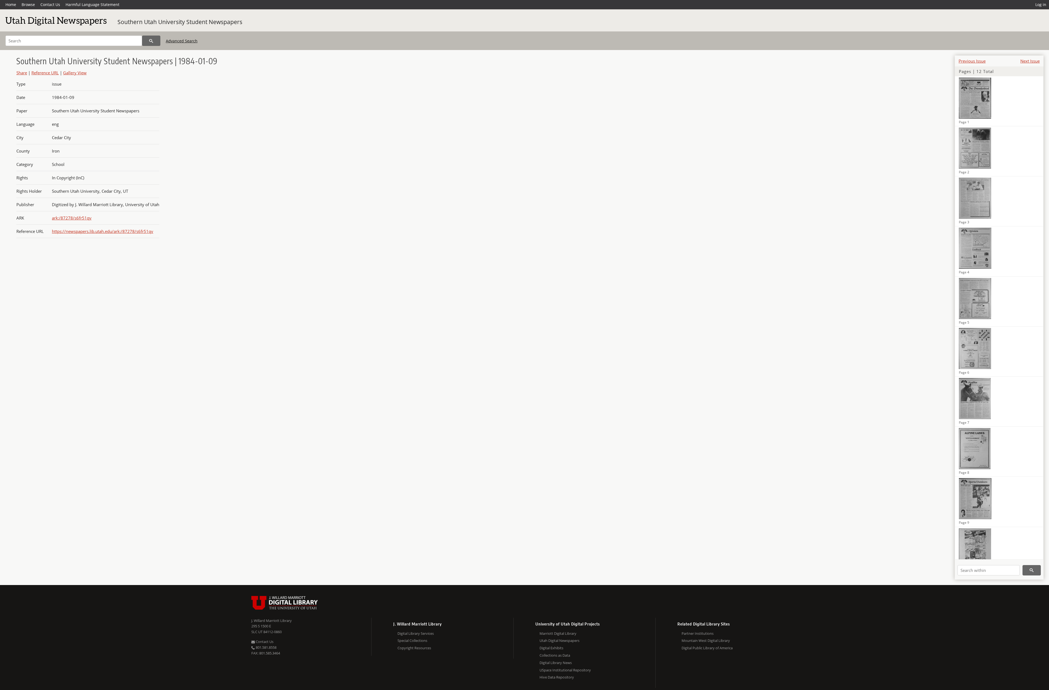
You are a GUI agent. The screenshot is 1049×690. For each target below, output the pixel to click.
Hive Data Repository (557, 677)
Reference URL (45, 72)
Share (21, 72)
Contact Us (50, 4)
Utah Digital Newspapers (559, 640)
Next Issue (1030, 61)
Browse (28, 4)
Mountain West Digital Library (706, 640)
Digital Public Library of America (707, 647)
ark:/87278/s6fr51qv (72, 218)
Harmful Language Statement (92, 4)
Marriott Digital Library (558, 633)
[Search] (151, 41)
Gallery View (75, 72)
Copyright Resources (414, 647)
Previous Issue (972, 61)
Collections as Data (555, 655)
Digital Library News (556, 662)
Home (10, 4)
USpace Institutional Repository (565, 670)
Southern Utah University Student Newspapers (179, 22)
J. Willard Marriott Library (271, 620)
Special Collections (412, 640)
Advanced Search (182, 40)
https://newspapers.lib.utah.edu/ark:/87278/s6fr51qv (102, 231)
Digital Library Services (415, 633)
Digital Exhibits (551, 647)
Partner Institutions (698, 633)
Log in (1040, 4)
